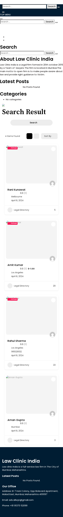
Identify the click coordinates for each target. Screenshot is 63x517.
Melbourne (16, 196)
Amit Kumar (15, 265)
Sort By (47, 136)
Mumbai (15, 426)
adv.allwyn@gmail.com (17, 29)
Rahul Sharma (16, 341)
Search (33, 122)
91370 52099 (11, 26)
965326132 (16, 351)
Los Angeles (17, 272)
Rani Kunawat (16, 189)
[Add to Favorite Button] (53, 149)
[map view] (36, 136)
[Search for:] (24, 6)
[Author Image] (52, 183)
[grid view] (29, 136)
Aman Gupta (16, 420)
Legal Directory (21, 209)
